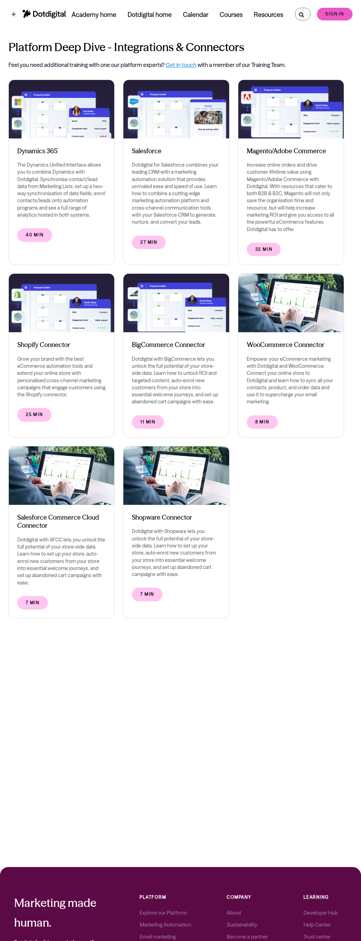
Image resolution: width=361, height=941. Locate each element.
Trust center (317, 936)
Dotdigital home (150, 15)
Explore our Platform (163, 912)
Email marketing (158, 936)
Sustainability (242, 924)
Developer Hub (321, 912)
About (234, 912)
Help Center (317, 924)
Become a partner (247, 936)
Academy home (94, 15)
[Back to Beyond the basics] (13, 14)
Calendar (195, 15)
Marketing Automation (165, 924)
